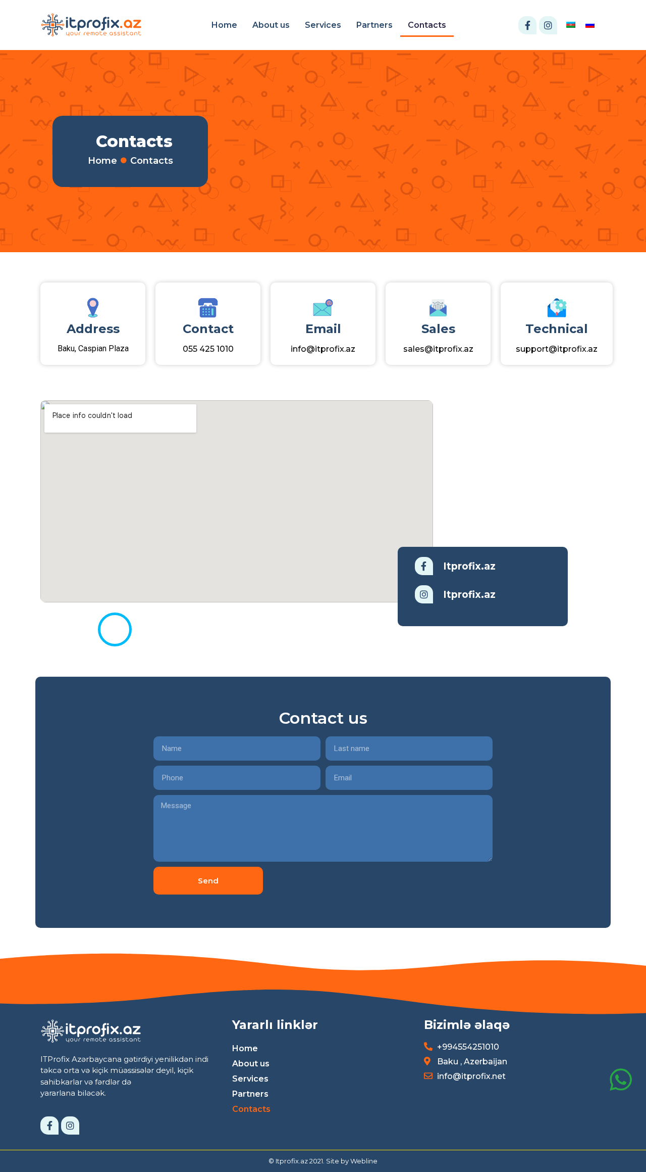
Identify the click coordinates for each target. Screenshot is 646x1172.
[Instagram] (548, 25)
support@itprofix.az (557, 349)
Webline (364, 1161)
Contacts (427, 25)
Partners (374, 25)
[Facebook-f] (527, 25)
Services (323, 25)
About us (271, 25)
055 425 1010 (208, 349)
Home (224, 25)
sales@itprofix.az (438, 349)
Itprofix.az (469, 566)
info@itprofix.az (323, 349)
